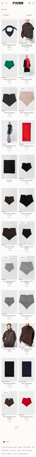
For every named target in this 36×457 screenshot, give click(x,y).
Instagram (20, 447)
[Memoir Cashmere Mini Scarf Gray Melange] (9, 268)
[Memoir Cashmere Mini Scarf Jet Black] (27, 233)
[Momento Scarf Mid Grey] (27, 302)
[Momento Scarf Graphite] (9, 99)
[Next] (28, 427)
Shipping (19, 450)
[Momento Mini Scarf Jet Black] (27, 167)
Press (33, 447)
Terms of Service (4, 450)
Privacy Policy (13, 450)
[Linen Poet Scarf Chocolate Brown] (9, 335)
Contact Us (15, 453)
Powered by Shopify (23, 453)
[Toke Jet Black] (9, 167)
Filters (6, 15)
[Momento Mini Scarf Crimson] (27, 403)
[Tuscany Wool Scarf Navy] (27, 370)
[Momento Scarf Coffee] (9, 233)
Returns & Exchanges (27, 450)
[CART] (33, 3)
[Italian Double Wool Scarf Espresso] (27, 335)
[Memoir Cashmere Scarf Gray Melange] (27, 268)
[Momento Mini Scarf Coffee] (9, 200)
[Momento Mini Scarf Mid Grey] (9, 302)
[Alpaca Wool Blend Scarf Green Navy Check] (9, 132)
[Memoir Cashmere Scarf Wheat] (27, 99)
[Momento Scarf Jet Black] (27, 200)
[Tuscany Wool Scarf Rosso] (27, 66)
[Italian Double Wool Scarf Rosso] (27, 132)
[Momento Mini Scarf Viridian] (9, 66)
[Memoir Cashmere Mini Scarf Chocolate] (9, 403)
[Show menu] (2, 3)
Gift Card (3, 453)
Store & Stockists (27, 447)
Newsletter (9, 453)
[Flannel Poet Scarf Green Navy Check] (9, 31)
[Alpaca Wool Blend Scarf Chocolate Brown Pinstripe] (27, 31)
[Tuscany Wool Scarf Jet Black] (9, 370)
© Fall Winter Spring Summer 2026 (9, 447)
